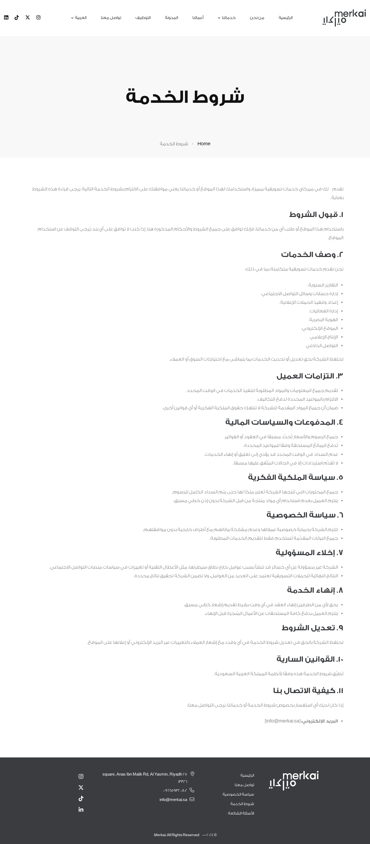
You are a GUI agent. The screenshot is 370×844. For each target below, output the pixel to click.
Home (203, 143)
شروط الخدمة (242, 804)
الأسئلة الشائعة (241, 813)
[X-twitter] (81, 787)
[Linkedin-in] (81, 809)
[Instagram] (38, 18)
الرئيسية (247, 775)
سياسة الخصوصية (238, 794)
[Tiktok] (17, 18)
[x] (27, 18)
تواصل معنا (244, 785)
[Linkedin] (6, 18)
